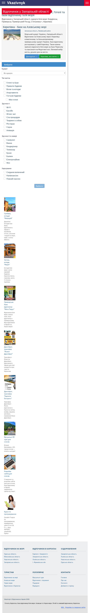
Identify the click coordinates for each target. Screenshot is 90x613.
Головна (64, 577)
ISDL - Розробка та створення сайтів (73, 607)
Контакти (64, 583)
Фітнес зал (11, 114)
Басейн (9, 110)
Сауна (9, 127)
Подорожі (36, 583)
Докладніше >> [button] (32, 56)
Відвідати (36, 586)
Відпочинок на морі (11, 577)
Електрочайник (13, 159)
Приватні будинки (14, 86)
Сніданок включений (15, 172)
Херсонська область (11, 559)
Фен (8, 162)
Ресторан (10, 123)
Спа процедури (13, 117)
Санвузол (10, 139)
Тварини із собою (14, 120)
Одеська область (10, 554)
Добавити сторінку (67, 586)
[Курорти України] (87, 3)
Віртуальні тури (38, 577)
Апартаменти (12, 92)
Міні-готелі (13, 99)
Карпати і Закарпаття (40, 554)
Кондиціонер (11, 146)
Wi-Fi (8, 107)
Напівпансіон (12, 175)
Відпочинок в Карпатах (12, 586)
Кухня (8, 153)
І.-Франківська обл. (39, 562)
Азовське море (9, 580)
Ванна (9, 143)
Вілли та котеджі (13, 89)
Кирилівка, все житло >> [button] (50, 56)
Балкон (9, 156)
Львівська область (39, 559)
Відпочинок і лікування (41, 580)
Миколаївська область (12, 557)
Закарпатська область (40, 557)
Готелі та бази (12, 82)
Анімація (10, 130)
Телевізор (10, 149)
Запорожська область (11, 562)
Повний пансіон (13, 178)
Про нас (64, 580)
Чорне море (8, 583)
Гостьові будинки (13, 95)
